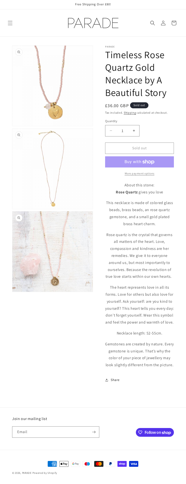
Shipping (130, 112)
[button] (10, 23)
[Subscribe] (93, 432)
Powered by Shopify (44, 473)
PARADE (27, 473)
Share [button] (115, 380)
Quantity (111, 121)
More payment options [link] (140, 173)
